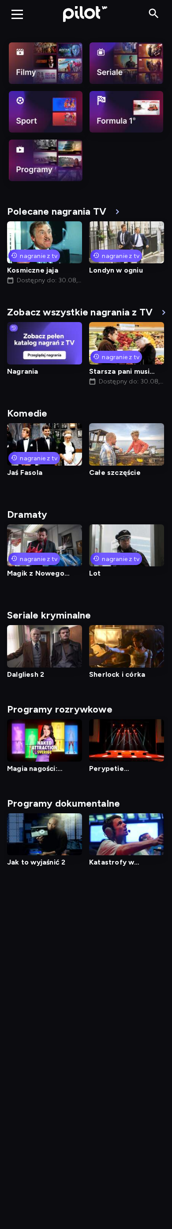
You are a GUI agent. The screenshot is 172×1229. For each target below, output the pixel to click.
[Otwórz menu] (17, 14)
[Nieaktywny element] (45, 63)
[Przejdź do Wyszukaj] (153, 14)
